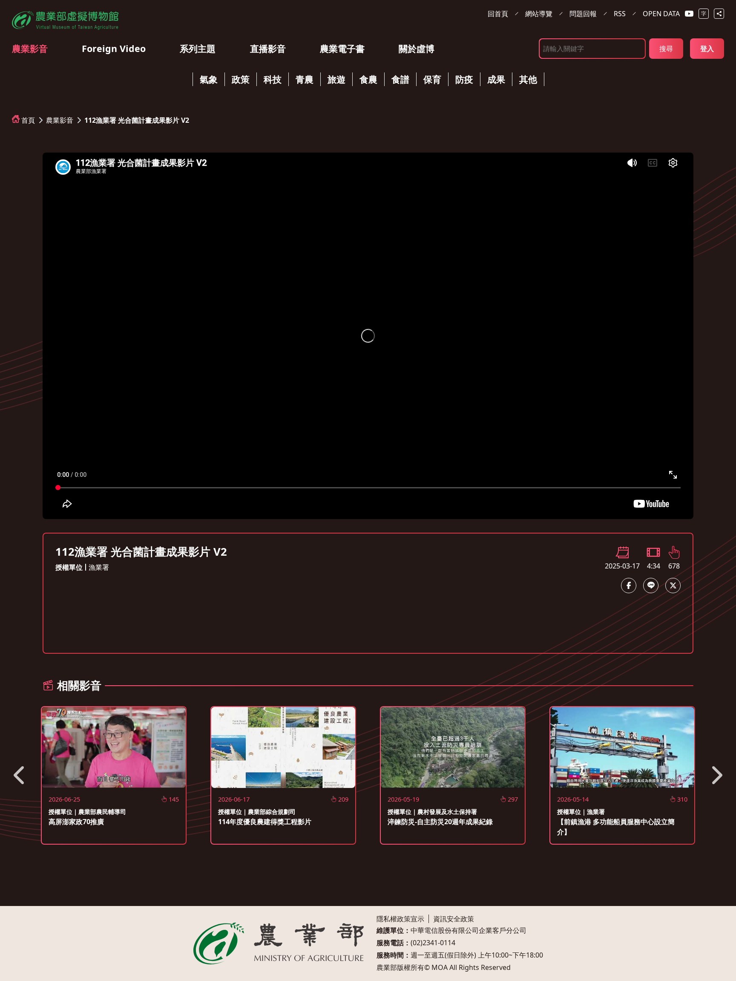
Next (716, 775)
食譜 (400, 79)
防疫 (464, 79)
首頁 (28, 120)
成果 (496, 79)
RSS (620, 13)
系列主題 (198, 48)
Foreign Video (114, 48)
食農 (368, 79)
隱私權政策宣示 (400, 919)
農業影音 (30, 48)
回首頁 (498, 13)
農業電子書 (342, 48)
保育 (432, 79)
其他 (528, 79)
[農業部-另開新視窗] (278, 943)
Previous (20, 775)
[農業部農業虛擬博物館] (65, 18)
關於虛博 (416, 48)
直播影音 (268, 48)
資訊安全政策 (453, 919)
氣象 (209, 79)
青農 (304, 79)
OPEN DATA (661, 13)
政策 (241, 79)
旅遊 (336, 79)
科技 (273, 79)
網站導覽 (538, 13)
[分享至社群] (719, 13)
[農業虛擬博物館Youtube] (689, 13)
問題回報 (583, 13)
